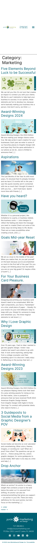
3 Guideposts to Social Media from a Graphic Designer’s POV (16, 418)
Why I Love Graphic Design (16, 324)
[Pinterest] (27, 536)
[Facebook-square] (10, 536)
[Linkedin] (23, 536)
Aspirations (10, 157)
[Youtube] (18, 536)
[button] (33, 27)
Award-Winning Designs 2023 (13, 367)
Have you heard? (14, 196)
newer (4, 509)
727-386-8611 (23, 28)
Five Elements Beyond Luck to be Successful (18, 71)
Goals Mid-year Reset (18, 237)
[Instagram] (14, 536)
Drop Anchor (11, 466)
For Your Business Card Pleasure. (15, 278)
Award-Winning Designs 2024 (13, 114)
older (4, 507)
